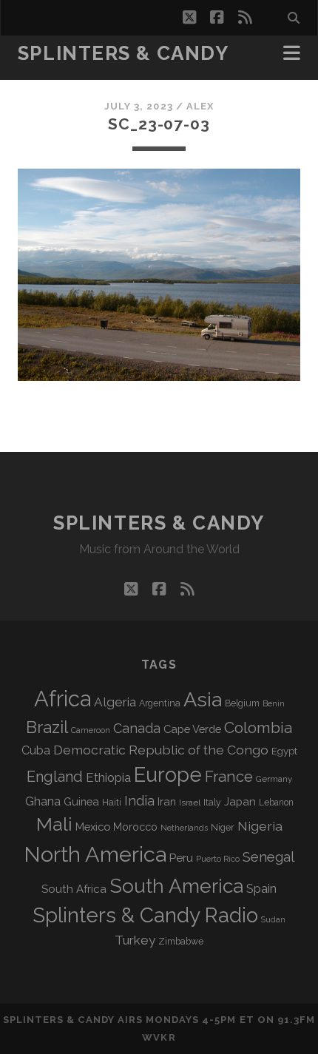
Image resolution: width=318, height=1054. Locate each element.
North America (95, 854)
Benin (274, 703)
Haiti (111, 802)
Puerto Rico (218, 859)
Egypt (284, 751)
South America (176, 885)
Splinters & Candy (123, 53)
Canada (136, 728)
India (139, 800)
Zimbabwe (180, 941)
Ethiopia (108, 777)
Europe (168, 774)
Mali (54, 824)
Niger (222, 827)
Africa (62, 699)
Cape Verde (192, 729)
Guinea (81, 801)
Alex (200, 106)
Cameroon (90, 730)
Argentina (159, 703)
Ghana (43, 801)
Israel (189, 802)
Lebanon (276, 802)
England (55, 777)
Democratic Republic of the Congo (160, 749)
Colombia (258, 728)
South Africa (73, 889)
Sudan (273, 920)
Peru (181, 858)
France (229, 777)
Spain (261, 888)
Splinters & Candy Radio (145, 915)
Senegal (268, 856)
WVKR (158, 1037)
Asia (202, 699)
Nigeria (260, 826)
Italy (212, 802)
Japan (240, 801)
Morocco (135, 827)
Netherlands (184, 828)
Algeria (115, 702)
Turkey (135, 940)
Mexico (92, 826)
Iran (167, 801)
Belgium (242, 703)
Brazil (47, 727)
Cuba (35, 750)
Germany (274, 779)
